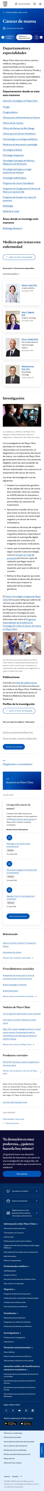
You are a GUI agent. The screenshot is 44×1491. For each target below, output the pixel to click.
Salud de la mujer (11, 211)
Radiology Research (12, 228)
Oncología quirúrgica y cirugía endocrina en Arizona (17, 171)
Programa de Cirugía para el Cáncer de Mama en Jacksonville (21, 190)
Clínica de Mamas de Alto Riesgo (18, 128)
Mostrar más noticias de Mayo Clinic (17, 1044)
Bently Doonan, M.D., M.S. (28, 367)
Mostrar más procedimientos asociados (18, 996)
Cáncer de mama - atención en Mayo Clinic (20, 738)
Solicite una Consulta (15, 28)
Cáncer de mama (19, 21)
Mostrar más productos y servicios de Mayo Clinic (20, 1072)
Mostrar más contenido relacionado (17, 958)
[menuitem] (24, 37)
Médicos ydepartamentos (25, 37)
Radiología (8, 205)
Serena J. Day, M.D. (29, 285)
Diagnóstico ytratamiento (8, 37)
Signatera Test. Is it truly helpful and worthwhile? (20, 897)
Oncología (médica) (12, 149)
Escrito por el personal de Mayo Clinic (18, 732)
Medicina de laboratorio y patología (20, 144)
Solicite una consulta (14, 747)
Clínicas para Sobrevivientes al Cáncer (21, 117)
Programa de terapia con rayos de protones (19, 199)
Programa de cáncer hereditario (18, 183)
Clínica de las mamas (13, 122)
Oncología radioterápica (14, 177)
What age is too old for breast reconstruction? (18, 844)
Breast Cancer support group (22, 819)
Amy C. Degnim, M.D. (28, 313)
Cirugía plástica (10, 112)
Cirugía (6, 106)
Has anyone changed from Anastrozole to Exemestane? (22, 871)
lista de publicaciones (26, 682)
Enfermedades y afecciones (16, 12)
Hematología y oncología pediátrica (20, 139)
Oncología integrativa (13, 155)
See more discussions (18, 916)
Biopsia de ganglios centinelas (15, 985)
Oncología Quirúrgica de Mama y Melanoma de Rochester (19, 162)
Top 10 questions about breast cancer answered (21, 1014)
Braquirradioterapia (10, 991)
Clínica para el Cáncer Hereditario (19, 133)
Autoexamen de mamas (12, 952)
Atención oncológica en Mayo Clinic (20, 100)
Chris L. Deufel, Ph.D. (30, 339)
